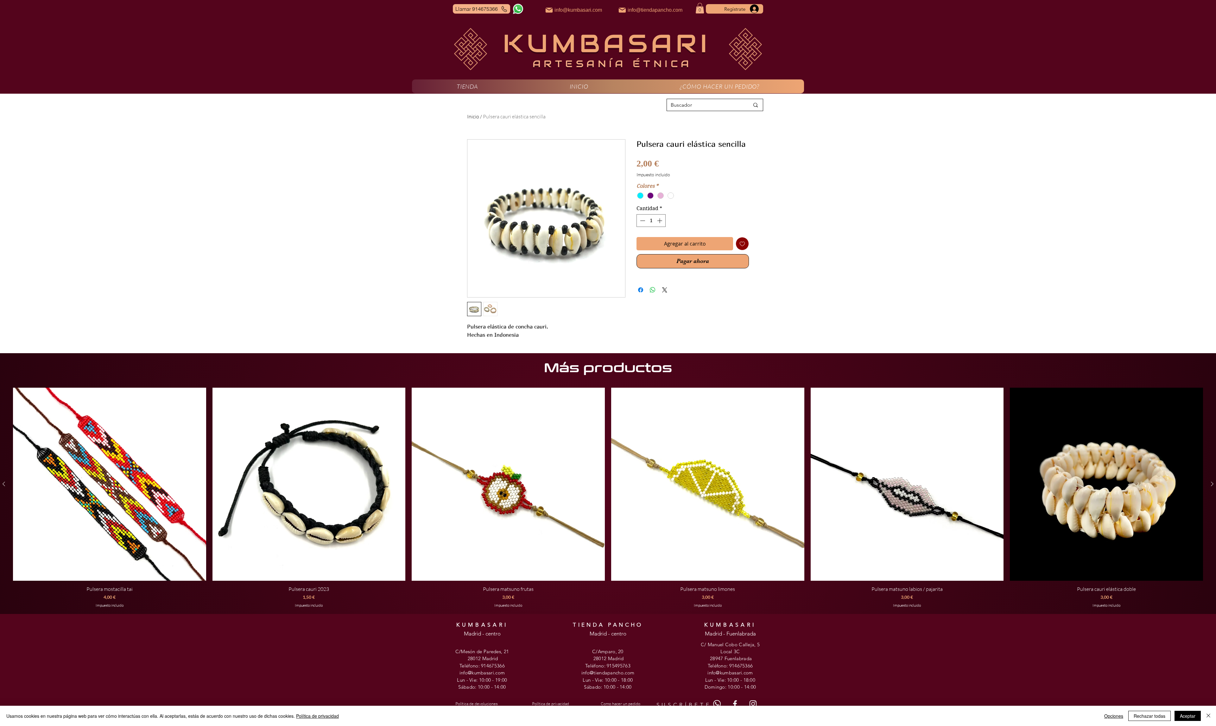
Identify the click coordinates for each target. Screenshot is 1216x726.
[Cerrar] (1208, 716)
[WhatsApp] (518, 9)
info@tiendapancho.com (607, 673)
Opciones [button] (1113, 716)
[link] (699, 8)
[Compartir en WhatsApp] (652, 290)
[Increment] (660, 221)
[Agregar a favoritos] (742, 243)
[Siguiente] (1212, 484)
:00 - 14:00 (494, 687)
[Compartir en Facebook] (640, 290)
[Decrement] (641, 221)
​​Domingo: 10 (719, 687)
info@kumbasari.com (482, 673)
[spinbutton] (651, 221)
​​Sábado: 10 (596, 687)
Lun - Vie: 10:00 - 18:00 (608, 680)
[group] (608, 497)
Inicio (473, 116)
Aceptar (1187, 716)
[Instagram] (753, 704)
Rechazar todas (1149, 716)
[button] (467, 86)
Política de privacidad (317, 716)
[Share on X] (664, 290)
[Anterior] (4, 484)
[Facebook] (735, 704)
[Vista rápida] (109, 484)
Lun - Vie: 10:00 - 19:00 (482, 680)
